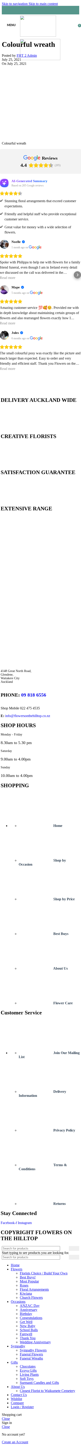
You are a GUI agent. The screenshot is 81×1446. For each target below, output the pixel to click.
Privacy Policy (63, 1130)
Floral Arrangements (34, 1289)
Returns (59, 1204)
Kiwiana (26, 1293)
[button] (3, 274)
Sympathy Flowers (33, 1350)
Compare (17, 1403)
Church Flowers (31, 1297)
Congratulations (31, 1318)
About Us (60, 968)
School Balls (29, 1330)
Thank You (28, 1338)
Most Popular (29, 1281)
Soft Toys (27, 1378)
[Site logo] (38, 35)
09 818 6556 (33, 695)
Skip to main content (43, 4)
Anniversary (28, 1310)
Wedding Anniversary (35, 1342)
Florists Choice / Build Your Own (44, 1273)
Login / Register (22, 1407)
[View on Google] (35, 247)
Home (57, 826)
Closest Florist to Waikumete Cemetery (47, 1391)
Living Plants (29, 1374)
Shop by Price (63, 899)
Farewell (26, 1334)
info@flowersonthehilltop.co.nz (27, 716)
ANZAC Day (30, 1306)
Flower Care (62, 1003)
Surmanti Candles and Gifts (39, 1383)
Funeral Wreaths (31, 1358)
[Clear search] (65, 1257)
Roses (24, 1285)
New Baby (27, 1326)
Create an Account (15, 1442)
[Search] (40, 10)
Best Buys (60, 934)
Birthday (26, 1314)
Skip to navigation (15, 4)
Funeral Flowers (31, 1354)
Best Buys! (28, 1277)
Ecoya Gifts (28, 1370)
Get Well (26, 1322)
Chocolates (28, 1366)
